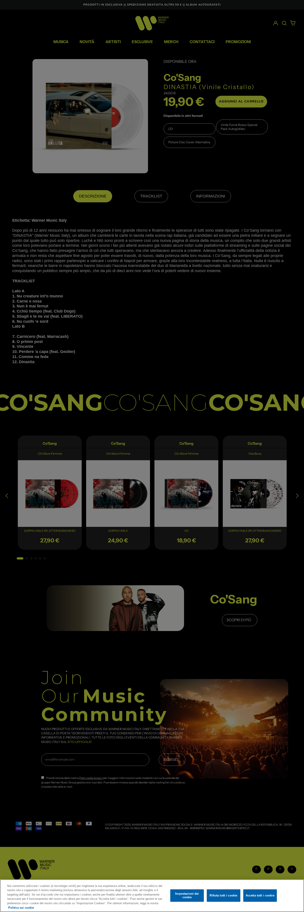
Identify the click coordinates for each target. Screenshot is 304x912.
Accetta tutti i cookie (260, 895)
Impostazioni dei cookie (187, 895)
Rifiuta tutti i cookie (223, 895)
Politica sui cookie (21, 907)
